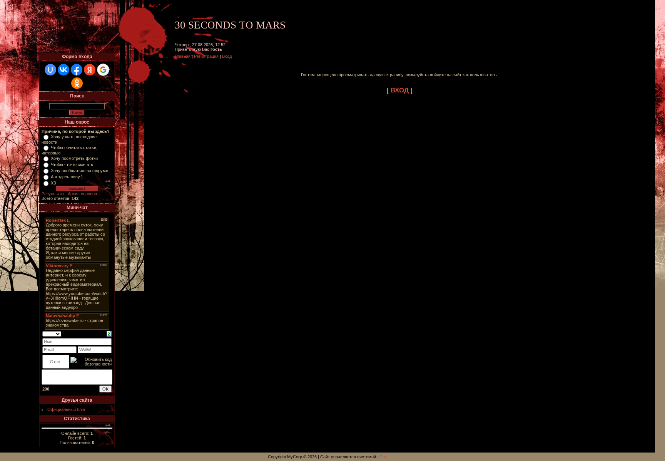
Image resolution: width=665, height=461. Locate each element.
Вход (227, 56)
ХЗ (53, 183)
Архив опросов (82, 193)
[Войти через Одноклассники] (77, 83)
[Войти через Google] (103, 70)
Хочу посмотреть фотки (74, 158)
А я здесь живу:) (67, 176)
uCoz (382, 456)
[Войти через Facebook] (76, 69)
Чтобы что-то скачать (72, 164)
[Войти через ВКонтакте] (63, 69)
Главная (182, 56)
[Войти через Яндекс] (89, 69)
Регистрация (206, 56)
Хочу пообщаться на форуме (79, 170)
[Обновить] (109, 333)
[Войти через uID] (50, 69)
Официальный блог (66, 409)
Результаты (53, 193)
